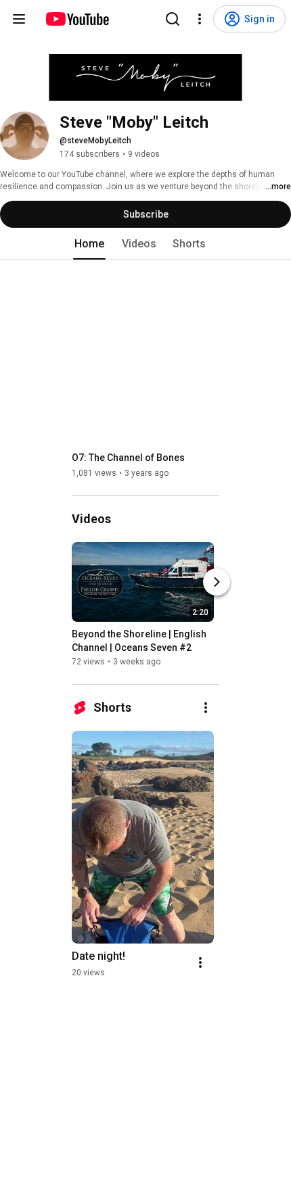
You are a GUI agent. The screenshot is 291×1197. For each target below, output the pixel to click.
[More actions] (205, 707)
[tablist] (145, 244)
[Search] (172, 19)
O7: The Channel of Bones (128, 457)
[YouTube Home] (76, 19)
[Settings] (200, 19)
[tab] (89, 244)
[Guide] (19, 19)
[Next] (216, 581)
